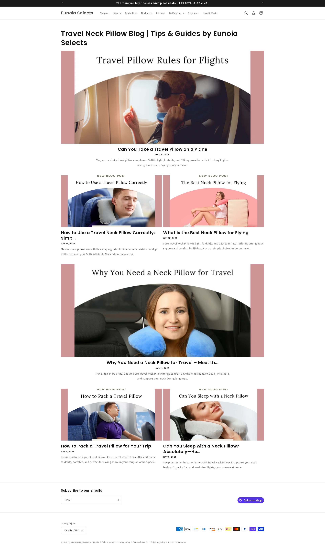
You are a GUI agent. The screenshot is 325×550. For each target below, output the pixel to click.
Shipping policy (158, 542)
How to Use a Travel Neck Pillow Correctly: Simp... (108, 235)
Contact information (177, 542)
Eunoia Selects (74, 542)
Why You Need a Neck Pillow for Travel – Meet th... (163, 362)
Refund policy (108, 542)
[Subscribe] (118, 500)
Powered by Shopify (90, 542)
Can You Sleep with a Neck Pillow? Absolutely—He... (201, 448)
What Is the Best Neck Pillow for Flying (206, 232)
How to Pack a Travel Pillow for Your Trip (106, 446)
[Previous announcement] (62, 3)
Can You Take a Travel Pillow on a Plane (162, 149)
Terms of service (140, 542)
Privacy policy (123, 542)
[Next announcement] (263, 3)
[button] (176, 13)
